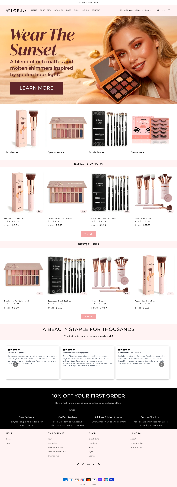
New (50, 439)
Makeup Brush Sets (57, 452)
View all (88, 234)
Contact (9, 439)
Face (91, 447)
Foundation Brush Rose (14, 218)
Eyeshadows (55, 152)
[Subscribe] (107, 410)
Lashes (92, 456)
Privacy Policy (137, 443)
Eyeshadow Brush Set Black (103, 218)
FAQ (8, 443)
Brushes (10, 152)
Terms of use (136, 447)
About (133, 439)
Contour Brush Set (143, 218)
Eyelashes (136, 152)
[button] (158, 10)
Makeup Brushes (55, 447)
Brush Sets (95, 152)
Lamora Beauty (91, 484)
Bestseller (52, 443)
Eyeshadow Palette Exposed (60, 218)
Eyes (91, 452)
